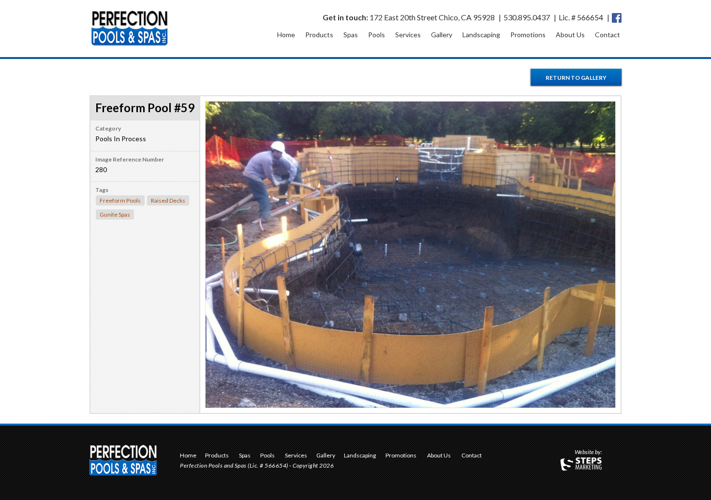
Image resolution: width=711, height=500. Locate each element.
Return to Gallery (576, 77)
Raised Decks (168, 200)
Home (286, 34)
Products (319, 34)
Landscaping (481, 34)
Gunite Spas (115, 214)
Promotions (528, 34)
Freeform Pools (120, 200)
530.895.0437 (527, 17)
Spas (350, 34)
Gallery (441, 34)
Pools (376, 34)
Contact (607, 34)
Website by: (588, 453)
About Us (570, 34)
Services (408, 34)
